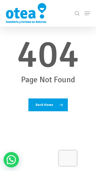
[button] (87, 13)
